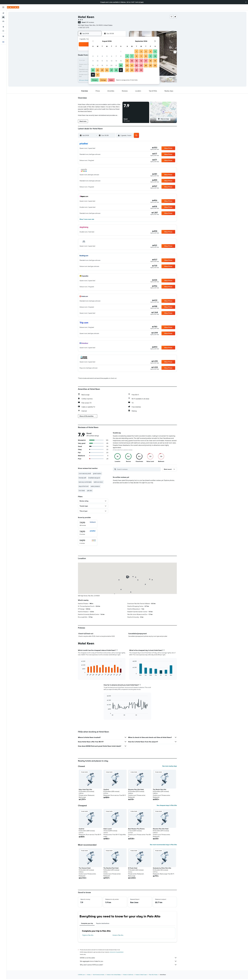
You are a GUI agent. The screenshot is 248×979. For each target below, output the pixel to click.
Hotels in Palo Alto (118, 935)
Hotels (89, 974)
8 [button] (120, 56)
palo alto (89, 490)
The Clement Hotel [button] (85, 868)
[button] (246, 2)
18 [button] (102, 65)
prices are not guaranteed (116, 952)
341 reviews (90, 22)
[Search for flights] (3, 13)
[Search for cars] (3, 21)
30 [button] (93, 75)
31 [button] (97, 75)
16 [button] (93, 65)
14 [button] (116, 61)
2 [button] (141, 51)
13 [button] (111, 61)
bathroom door (98, 482)
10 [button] (97, 61)
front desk (82, 490)
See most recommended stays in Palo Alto (163, 844)
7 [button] (116, 56)
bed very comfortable (85, 482)
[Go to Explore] (3, 27)
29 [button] (121, 70)
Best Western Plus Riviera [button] (136, 829)
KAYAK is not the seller (87, 958)
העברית (141, 2)
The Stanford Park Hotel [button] (111, 868)
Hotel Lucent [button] (107, 829)
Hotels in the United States (114, 974)
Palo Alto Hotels (153, 974)
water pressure (95, 486)
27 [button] (111, 70)
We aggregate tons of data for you (91, 961)
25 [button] (102, 70)
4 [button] (102, 56)
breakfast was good (94, 478)
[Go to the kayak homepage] (13, 7)
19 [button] (107, 65)
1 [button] (136, 51)
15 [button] (121, 61)
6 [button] (111, 56)
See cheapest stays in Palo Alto (167, 805)
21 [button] (116, 65)
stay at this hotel (83, 486)
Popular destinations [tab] (102, 923)
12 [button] (107, 61)
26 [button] (107, 70)
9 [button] (141, 56)
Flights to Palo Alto (87, 935)
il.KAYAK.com (81, 974)
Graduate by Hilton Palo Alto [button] (162, 868)
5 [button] (106, 56)
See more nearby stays (169, 766)
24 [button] (97, 70)
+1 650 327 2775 (83, 27)
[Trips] (3, 36)
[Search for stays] (3, 17)
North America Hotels (98, 974)
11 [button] (102, 61)
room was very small (85, 473)
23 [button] (93, 70)
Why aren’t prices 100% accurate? (91, 965)
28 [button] (116, 70)
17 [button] (97, 65)
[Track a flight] (3, 31)
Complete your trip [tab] (87, 923)
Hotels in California (128, 974)
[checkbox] (87, 524)
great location (97, 473)
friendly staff (82, 478)
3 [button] (97, 56)
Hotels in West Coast (141, 974)
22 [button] (121, 65)
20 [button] (111, 65)
